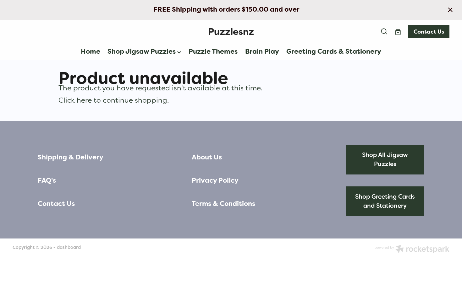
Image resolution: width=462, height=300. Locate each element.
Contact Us (429, 31)
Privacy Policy (215, 180)
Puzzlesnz (231, 31)
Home (90, 51)
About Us (207, 157)
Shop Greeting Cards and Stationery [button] (385, 201)
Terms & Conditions (223, 203)
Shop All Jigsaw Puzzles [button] (385, 159)
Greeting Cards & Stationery (333, 51)
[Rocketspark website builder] (412, 250)
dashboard (69, 247)
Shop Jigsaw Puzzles (142, 51)
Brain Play (262, 51)
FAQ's (47, 180)
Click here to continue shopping (112, 100)
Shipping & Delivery (70, 157)
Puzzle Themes (213, 51)
